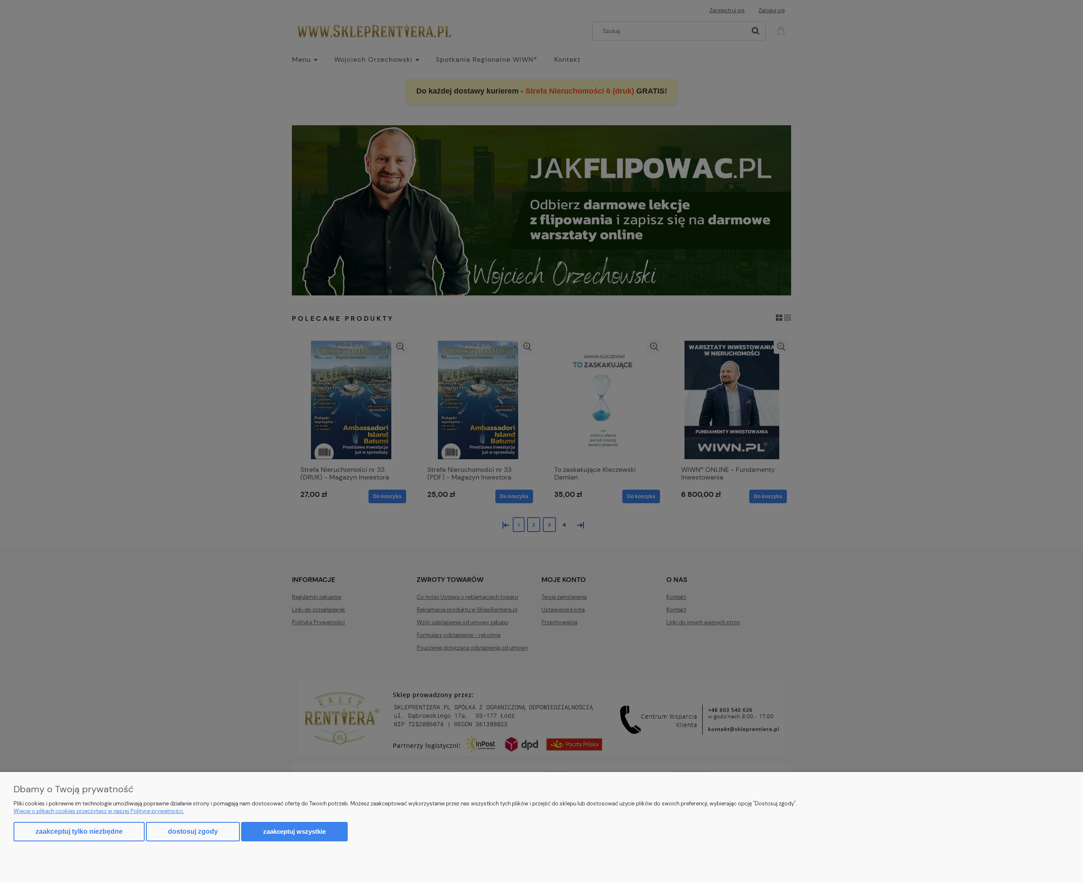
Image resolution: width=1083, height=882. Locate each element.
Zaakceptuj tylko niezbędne (79, 831)
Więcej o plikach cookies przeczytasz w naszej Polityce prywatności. (99, 811)
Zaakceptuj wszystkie (294, 831)
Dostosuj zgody (193, 831)
